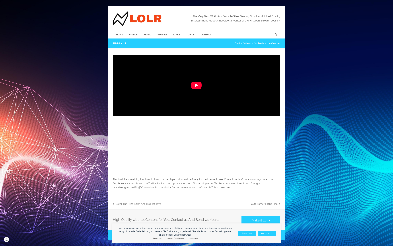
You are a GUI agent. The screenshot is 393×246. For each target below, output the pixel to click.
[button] (276, 34)
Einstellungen (6, 239)
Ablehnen (247, 233)
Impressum (193, 238)
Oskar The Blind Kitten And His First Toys (137, 204)
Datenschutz (157, 238)
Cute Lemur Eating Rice (264, 204)
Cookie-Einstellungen (175, 238)
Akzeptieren (267, 233)
